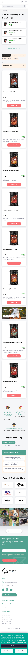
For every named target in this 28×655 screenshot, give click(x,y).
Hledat (24, 6)
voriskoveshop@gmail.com (11, 582)
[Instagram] (6, 589)
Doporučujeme (6, 55)
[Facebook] (3, 589)
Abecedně (15, 58)
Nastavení (14, 646)
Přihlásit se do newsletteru (9, 560)
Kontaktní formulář (9, 594)
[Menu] (26, 2)
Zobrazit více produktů (14, 48)
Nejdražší (22, 55)
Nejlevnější (15, 55)
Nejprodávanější (6, 58)
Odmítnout (7, 651)
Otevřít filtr (7, 66)
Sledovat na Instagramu (15, 531)
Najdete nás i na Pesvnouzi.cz (14, 628)
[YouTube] (11, 589)
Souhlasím (21, 651)
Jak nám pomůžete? (14, 631)
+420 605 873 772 (9, 585)
